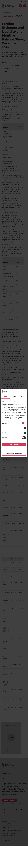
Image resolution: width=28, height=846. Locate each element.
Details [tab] (14, 396)
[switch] (24, 428)
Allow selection (14, 449)
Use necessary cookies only (14, 453)
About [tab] (23, 396)
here (3, 417)
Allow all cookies (14, 444)
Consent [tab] (5, 396)
